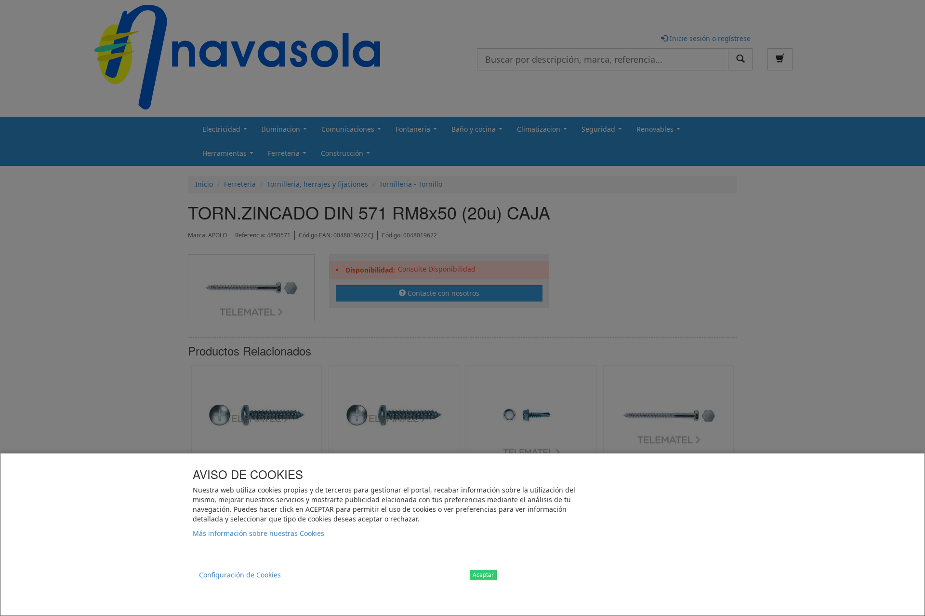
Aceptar (483, 575)
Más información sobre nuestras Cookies (258, 533)
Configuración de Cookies (240, 574)
